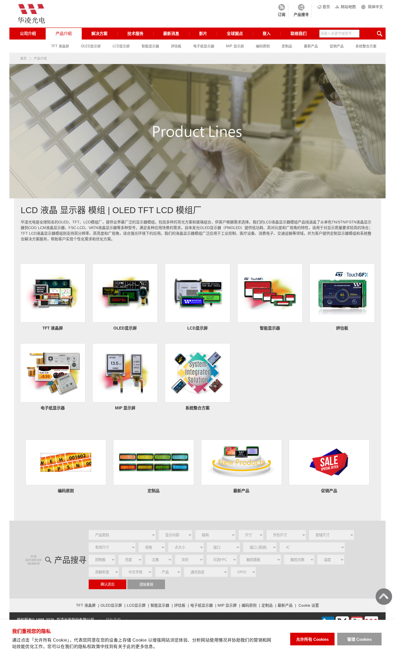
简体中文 (375, 7)
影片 (203, 33)
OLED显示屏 (91, 46)
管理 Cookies (359, 639)
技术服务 (135, 33)
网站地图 (348, 7)
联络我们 (298, 33)
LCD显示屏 (121, 46)
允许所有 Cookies (312, 639)
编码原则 (263, 46)
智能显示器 (150, 46)
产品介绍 (64, 33)
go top (383, 596)
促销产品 (337, 46)
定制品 (287, 46)
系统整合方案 (366, 46)
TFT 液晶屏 (60, 46)
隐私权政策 (89, 646)
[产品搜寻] (301, 10)
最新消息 (171, 33)
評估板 (176, 46)
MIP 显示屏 (235, 46)
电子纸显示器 (203, 46)
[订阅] (281, 10)
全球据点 (235, 33)
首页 (326, 7)
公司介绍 (28, 33)
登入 (267, 33)
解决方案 (99, 33)
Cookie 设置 (309, 605)
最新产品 (311, 46)
